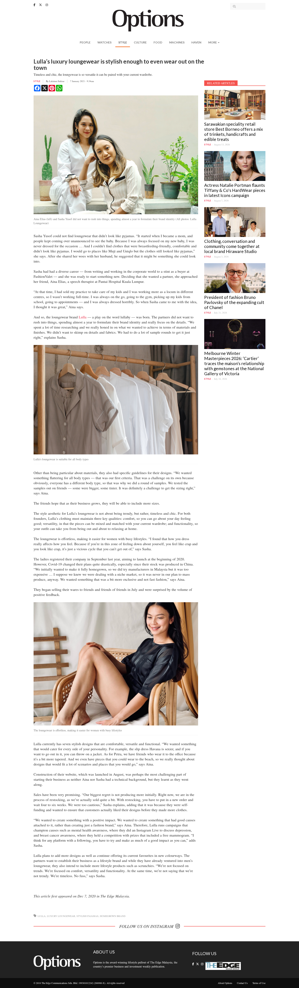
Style (122, 42)
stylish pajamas (87, 916)
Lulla (82, 317)
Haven (196, 42)
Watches (104, 42)
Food (158, 42)
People (85, 42)
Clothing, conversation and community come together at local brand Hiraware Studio (232, 246)
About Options (225, 983)
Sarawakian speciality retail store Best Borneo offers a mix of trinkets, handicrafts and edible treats (233, 131)
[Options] (149, 20)
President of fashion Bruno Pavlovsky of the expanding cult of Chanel (234, 302)
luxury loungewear (61, 916)
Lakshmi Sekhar (56, 81)
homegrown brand (112, 916)
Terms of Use (258, 983)
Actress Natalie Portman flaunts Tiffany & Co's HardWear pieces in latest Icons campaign (234, 190)
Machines (176, 42)
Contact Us (242, 983)
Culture (140, 42)
